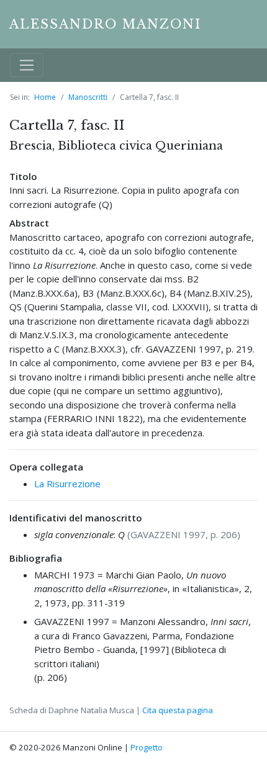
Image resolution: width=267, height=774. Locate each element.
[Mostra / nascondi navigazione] (26, 65)
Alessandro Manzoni (105, 24)
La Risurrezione (67, 483)
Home (45, 97)
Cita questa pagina (177, 710)
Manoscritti (87, 97)
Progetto (146, 747)
